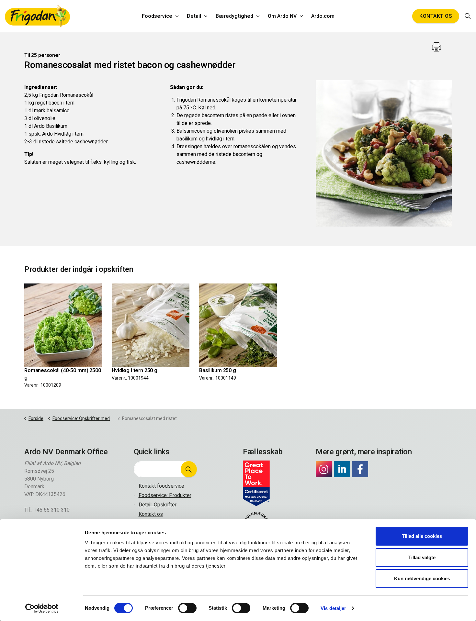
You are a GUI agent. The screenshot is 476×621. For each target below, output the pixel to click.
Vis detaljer (333, 608)
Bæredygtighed (234, 16)
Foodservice (157, 16)
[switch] (187, 608)
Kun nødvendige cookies (422, 578)
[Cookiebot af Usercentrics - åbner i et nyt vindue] (42, 608)
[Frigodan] (37, 16)
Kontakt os (435, 16)
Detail (194, 16)
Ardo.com (322, 16)
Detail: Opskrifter (157, 505)
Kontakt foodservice (161, 486)
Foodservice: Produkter (165, 495)
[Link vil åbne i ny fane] (324, 469)
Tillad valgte (422, 557)
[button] (189, 469)
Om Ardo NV (282, 16)
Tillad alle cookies (422, 536)
